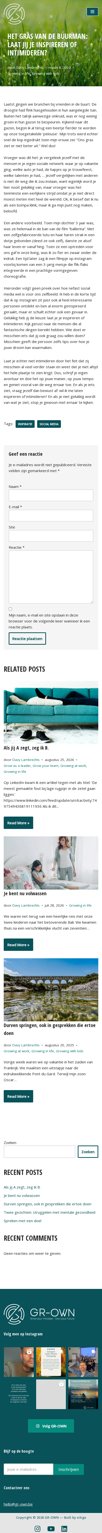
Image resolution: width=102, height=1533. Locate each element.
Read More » (16, 824)
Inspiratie (25, 424)
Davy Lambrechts (29, 67)
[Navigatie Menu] (92, 11)
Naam (15, 486)
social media (49, 424)
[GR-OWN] (14, 13)
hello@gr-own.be (18, 1504)
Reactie (17, 547)
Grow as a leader (17, 765)
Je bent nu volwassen (25, 893)
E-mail (15, 506)
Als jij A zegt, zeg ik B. (26, 747)
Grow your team (45, 765)
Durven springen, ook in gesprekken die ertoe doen (47, 1203)
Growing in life (18, 73)
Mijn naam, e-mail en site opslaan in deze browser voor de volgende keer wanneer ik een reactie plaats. (49, 621)
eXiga (81, 1517)
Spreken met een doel (22, 1220)
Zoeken (10, 1142)
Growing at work (73, 765)
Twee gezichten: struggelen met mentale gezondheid (49, 1212)
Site (12, 527)
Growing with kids (45, 73)
